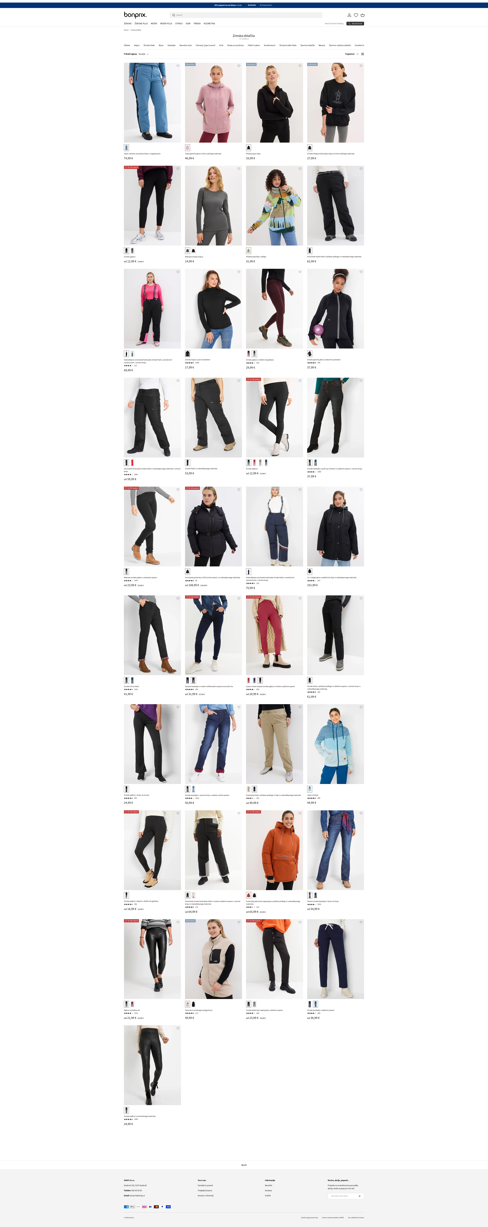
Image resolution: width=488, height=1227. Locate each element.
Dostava (268, 1190)
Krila (221, 45)
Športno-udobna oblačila (340, 45)
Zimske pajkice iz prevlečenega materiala (140, 1116)
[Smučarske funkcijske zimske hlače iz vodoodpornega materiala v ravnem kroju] (152, 418)
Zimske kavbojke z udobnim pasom (320, 1010)
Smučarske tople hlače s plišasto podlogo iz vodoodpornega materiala (334, 256)
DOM (188, 23)
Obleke (127, 45)
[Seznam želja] (356, 15)
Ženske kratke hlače (287, 45)
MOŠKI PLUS (166, 23)
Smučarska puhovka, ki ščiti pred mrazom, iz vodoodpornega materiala (212, 577)
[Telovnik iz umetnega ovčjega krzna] (213, 959)
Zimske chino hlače (131, 686)
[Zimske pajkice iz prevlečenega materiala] (152, 1065)
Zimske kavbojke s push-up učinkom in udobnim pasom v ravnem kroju (334, 468)
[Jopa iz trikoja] (335, 744)
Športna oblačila (308, 45)
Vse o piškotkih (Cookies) (356, 1218)
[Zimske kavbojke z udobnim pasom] (335, 959)
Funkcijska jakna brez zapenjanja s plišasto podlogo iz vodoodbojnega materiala (273, 902)
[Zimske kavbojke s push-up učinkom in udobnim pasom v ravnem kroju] (335, 418)
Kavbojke (172, 45)
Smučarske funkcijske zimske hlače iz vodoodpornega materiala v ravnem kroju (152, 470)
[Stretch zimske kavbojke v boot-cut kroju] (335, 850)
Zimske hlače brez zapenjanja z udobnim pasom (264, 1010)
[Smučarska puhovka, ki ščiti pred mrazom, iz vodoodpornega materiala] (213, 526)
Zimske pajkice (129, 256)
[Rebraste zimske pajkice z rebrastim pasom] (152, 526)
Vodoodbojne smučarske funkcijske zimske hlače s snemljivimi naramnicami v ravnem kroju (148, 361)
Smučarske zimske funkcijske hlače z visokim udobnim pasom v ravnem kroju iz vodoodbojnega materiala (212, 902)
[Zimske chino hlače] (152, 635)
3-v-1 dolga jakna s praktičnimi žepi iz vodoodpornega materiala (331, 577)
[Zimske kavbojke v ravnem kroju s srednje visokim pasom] (213, 744)
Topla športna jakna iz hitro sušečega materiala (203, 153)
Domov (126, 30)
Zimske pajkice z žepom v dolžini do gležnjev (141, 901)
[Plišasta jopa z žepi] (274, 103)
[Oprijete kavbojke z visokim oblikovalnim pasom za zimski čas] (213, 635)
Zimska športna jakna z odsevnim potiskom (324, 359)
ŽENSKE (128, 23)
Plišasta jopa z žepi (253, 153)
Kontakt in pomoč (205, 1185)
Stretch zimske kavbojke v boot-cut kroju (323, 901)
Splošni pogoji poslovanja (309, 1218)
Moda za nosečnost (235, 45)
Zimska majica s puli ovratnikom (197, 359)
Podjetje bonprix (205, 1190)
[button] (362, 15)
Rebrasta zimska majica (194, 256)
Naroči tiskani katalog (334, 23)
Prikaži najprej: (130, 54)
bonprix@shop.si (134, 1195)
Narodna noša (186, 45)
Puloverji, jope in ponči (205, 45)
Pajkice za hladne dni (132, 1010)
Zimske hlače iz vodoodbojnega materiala (201, 468)
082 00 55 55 (133, 1190)
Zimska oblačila (136, 30)
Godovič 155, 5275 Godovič (135, 1185)
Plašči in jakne (254, 45)
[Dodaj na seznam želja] (178, 66)
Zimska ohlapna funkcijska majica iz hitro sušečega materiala (330, 153)
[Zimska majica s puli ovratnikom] (213, 309)
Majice (137, 45)
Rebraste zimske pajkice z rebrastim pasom (140, 577)
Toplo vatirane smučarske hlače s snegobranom (142, 153)
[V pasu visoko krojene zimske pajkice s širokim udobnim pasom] (274, 635)
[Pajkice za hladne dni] (152, 959)
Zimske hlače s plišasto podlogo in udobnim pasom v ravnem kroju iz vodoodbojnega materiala (333, 687)
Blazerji (322, 45)
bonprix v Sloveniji (206, 1195)
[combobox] (246, 15)
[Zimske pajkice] (152, 206)
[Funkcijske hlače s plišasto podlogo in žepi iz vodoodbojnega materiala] (274, 744)
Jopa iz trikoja (312, 795)
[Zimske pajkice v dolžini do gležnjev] (274, 309)
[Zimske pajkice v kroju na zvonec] (152, 744)
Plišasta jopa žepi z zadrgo (256, 256)
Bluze (161, 45)
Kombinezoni (269, 45)
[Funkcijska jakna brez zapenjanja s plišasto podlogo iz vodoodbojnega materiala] (274, 850)
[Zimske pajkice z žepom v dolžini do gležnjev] (152, 850)
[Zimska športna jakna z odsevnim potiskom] (335, 309)
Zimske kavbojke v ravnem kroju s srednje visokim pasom (207, 795)
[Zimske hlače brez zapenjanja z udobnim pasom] (274, 959)
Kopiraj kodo (267, 5)
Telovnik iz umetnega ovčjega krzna (198, 1010)
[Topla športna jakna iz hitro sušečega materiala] (213, 103)
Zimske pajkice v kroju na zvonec (136, 795)
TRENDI (197, 23)
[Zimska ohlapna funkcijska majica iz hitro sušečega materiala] (335, 103)
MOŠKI (154, 23)
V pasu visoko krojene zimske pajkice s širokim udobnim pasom (270, 686)
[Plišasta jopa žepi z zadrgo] (274, 206)
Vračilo (268, 1195)
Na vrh (244, 1165)
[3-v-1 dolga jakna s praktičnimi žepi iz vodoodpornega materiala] (335, 526)
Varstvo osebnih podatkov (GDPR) (333, 1218)
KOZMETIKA (209, 23)
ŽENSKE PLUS (141, 23)
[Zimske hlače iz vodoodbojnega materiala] (213, 418)
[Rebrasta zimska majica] (213, 206)
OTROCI (179, 23)
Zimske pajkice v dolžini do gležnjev (260, 360)
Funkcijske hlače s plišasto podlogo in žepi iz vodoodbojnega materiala (273, 795)
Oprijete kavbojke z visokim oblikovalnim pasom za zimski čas (209, 686)
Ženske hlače (149, 45)
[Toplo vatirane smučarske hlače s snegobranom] (152, 103)
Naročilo (268, 1185)
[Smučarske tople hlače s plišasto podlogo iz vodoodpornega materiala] (335, 206)
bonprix (131, 1218)
